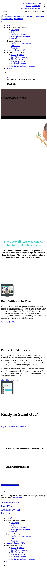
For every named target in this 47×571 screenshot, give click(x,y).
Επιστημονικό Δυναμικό (20, 36)
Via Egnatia (15, 48)
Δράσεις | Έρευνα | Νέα (16, 50)
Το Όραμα (15, 30)
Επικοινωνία (35, 8)
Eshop (9, 68)
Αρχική (10, 25)
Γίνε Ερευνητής (17, 59)
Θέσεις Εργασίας (18, 55)
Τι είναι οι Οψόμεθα (19, 34)
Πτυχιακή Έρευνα (18, 61)
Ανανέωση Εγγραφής (11, 509)
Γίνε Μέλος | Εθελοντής (20, 57)
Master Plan (15, 45)
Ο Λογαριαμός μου (28, 3)
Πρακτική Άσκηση (18, 64)
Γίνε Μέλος (15, 39)
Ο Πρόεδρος (16, 32)
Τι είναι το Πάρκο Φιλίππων (22, 43)
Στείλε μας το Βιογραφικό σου (23, 66)
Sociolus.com (17, 498)
